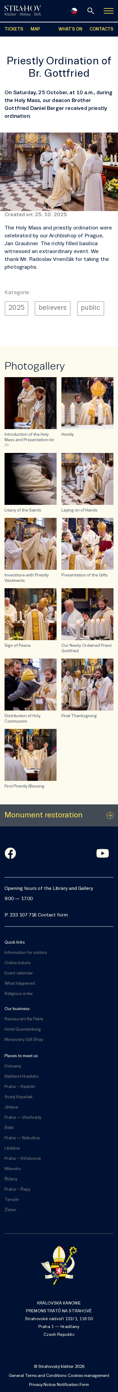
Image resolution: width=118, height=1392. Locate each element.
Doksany (13, 1066)
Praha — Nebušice (22, 1138)
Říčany (11, 1179)
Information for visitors (26, 953)
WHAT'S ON (70, 29)
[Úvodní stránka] (23, 10)
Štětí (9, 1128)
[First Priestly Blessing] (31, 755)
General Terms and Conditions (38, 1376)
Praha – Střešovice (23, 1159)
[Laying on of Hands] (87, 479)
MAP (35, 29)
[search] (90, 11)
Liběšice (12, 1148)
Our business (17, 1009)
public (90, 308)
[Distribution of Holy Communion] (31, 684)
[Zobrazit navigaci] (108, 11)
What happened (20, 984)
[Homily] (87, 403)
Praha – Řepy (17, 1190)
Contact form (53, 915)
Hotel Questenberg (23, 1029)
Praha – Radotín (20, 1087)
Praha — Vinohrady (23, 1118)
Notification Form (73, 1385)
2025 (16, 308)
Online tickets (18, 963)
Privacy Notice (42, 1385)
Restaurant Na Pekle (24, 1019)
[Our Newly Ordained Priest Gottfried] (87, 614)
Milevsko (13, 1169)
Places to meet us (21, 1056)
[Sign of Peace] (31, 614)
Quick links (15, 943)
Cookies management (88, 1376)
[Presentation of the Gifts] (87, 544)
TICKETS (14, 29)
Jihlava (11, 1107)
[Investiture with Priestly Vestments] (31, 544)
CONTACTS (101, 29)
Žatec (10, 1210)
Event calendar (19, 973)
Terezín (12, 1200)
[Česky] (74, 10)
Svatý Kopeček (19, 1097)
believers (53, 308)
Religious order (19, 994)
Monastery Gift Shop (24, 1040)
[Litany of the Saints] (31, 479)
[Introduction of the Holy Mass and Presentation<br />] (31, 403)
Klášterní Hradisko (22, 1077)
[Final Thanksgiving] (87, 684)
